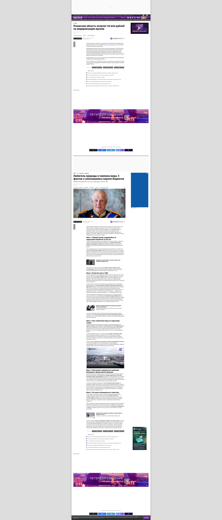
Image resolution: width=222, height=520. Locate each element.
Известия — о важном (84, 173)
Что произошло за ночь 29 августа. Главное (96, 77)
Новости (85, 17)
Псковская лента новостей (110, 44)
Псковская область (78, 35)
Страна (75, 23)
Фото (97, 17)
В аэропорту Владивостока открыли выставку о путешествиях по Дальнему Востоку (104, 79)
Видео (100, 17)
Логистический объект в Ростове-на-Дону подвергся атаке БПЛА (101, 75)
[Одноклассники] (108, 67)
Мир (74, 173)
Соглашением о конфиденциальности (97, 518)
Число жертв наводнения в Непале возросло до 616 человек (99, 81)
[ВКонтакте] (97, 67)
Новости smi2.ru (76, 90)
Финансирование (90, 35)
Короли (96, 187)
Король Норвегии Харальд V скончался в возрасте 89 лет (99, 83)
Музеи (84, 35)
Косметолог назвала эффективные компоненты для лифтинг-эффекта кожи (103, 436)
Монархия (92, 187)
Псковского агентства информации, (100, 57)
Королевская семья (104, 187)
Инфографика (106, 17)
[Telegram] (119, 67)
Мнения (93, 17)
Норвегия (86, 187)
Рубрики (113, 17)
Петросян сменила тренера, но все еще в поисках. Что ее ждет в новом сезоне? (103, 85)
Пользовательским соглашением (84, 518)
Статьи (89, 17)
